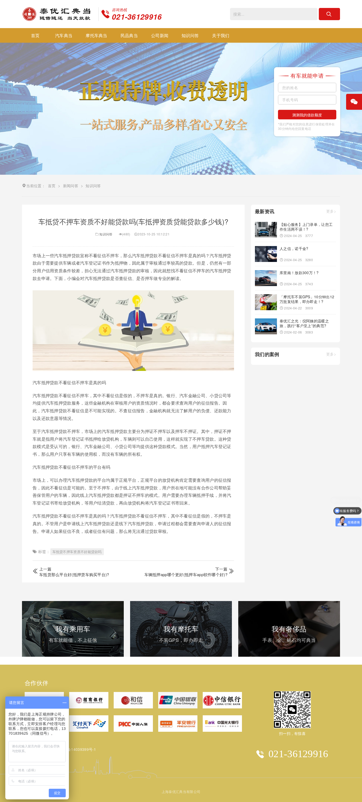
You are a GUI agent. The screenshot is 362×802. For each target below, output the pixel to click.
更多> (331, 211)
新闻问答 (70, 185)
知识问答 (190, 35)
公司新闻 (159, 35)
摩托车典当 (96, 35)
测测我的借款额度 (307, 114)
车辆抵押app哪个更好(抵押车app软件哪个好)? (186, 574)
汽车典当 (63, 35)
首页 (35, 35)
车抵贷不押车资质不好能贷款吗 (77, 551)
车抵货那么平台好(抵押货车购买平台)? (74, 574)
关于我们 (220, 35)
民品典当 (129, 35)
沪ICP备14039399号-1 (76, 749)
